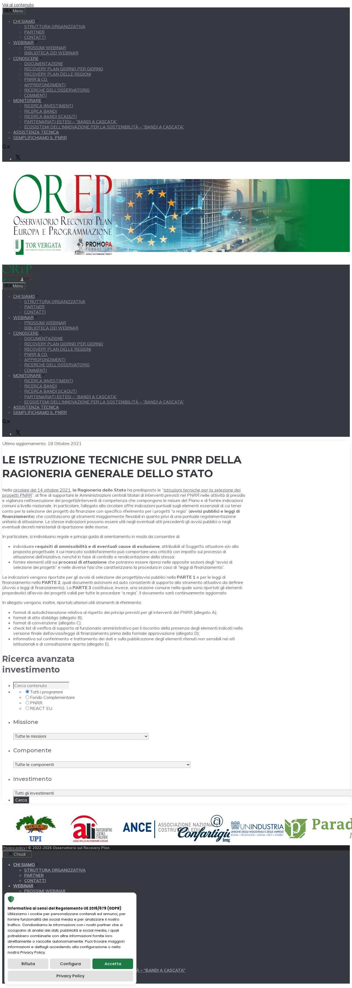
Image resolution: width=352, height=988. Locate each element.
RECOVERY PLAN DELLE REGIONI (57, 74)
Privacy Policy (70, 976)
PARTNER (34, 32)
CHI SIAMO (24, 21)
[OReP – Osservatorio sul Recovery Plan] (17, 279)
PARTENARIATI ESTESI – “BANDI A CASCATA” (70, 121)
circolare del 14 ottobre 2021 (42, 490)
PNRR (36, 703)
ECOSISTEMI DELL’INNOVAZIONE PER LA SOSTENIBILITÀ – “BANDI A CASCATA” (104, 127)
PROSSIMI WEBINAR (45, 47)
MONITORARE (27, 100)
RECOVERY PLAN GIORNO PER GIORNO (63, 69)
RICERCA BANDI (40, 111)
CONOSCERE (25, 58)
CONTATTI (35, 37)
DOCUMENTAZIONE (43, 63)
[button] (6, 147)
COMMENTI (35, 95)
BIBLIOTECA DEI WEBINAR (51, 53)
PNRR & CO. (36, 79)
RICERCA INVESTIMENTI (48, 105)
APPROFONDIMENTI (44, 84)
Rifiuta (28, 964)
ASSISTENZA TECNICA (36, 132)
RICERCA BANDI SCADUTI (50, 116)
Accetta (113, 964)
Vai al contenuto (18, 4)
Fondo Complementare (52, 697)
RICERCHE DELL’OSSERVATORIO (57, 90)
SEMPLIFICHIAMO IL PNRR (40, 137)
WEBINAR (23, 42)
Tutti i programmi (46, 692)
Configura (70, 964)
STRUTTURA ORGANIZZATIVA (54, 26)
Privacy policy (14, 848)
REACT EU (41, 708)
